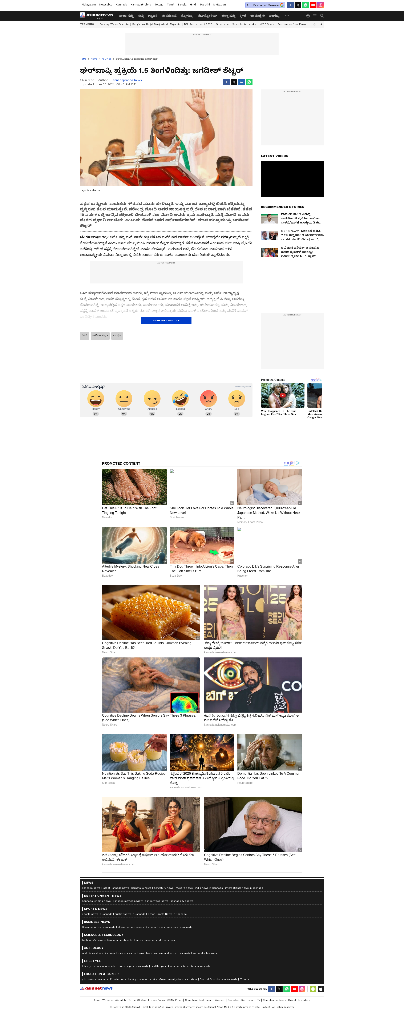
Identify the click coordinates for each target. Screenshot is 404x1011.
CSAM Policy (175, 1000)
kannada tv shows (181, 900)
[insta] (320, 5)
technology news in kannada (100, 940)
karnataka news (141, 887)
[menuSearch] (322, 15)
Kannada (121, 4)
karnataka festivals (205, 953)
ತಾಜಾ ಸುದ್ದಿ (126, 15)
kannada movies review (128, 900)
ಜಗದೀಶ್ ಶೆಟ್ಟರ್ (100, 335)
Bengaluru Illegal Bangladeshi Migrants (156, 24)
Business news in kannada (98, 927)
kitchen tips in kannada (195, 966)
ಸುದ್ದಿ (141, 15)
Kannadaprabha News (126, 80)
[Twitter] (298, 5)
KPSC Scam (267, 24)
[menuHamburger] (315, 16)
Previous (314, 24)
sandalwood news (156, 900)
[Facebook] (290, 5)
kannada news (91, 887)
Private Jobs (118, 979)
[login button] (309, 16)
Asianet (96, 988)
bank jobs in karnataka (142, 979)
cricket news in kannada (130, 914)
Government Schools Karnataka (236, 24)
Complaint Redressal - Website (205, 1000)
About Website (103, 1000)
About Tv (120, 1000)
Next (321, 24)
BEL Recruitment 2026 (198, 24)
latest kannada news (115, 887)
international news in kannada (244, 887)
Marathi (205, 4)
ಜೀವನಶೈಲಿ (257, 15)
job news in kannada (95, 979)
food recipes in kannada (132, 966)
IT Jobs (244, 979)
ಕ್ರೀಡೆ (243, 15)
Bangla (182, 4)
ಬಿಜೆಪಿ (84, 335)
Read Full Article (166, 320)
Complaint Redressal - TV (244, 1000)
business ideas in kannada (175, 927)
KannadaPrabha (140, 4)
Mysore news (184, 887)
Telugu (158, 4)
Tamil (170, 4)
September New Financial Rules (298, 24)
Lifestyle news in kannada (98, 966)
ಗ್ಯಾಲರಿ (152, 15)
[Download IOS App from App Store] (320, 989)
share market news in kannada (137, 927)
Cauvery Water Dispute (114, 24)
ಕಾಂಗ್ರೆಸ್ (117, 335)
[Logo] (98, 16)
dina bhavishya (127, 953)
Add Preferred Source (263, 5)
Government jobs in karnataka (178, 979)
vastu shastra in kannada (174, 953)
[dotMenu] (287, 15)
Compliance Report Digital (279, 1000)
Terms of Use (137, 1000)
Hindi (193, 4)
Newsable (105, 4)
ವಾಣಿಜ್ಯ (274, 15)
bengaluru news (164, 887)
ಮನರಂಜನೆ (169, 15)
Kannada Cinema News (96, 900)
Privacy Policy (156, 1000)
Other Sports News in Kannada (167, 914)
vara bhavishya (147, 953)
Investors (304, 1000)
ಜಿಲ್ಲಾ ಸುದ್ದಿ (228, 15)
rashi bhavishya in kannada (99, 953)
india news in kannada (209, 887)
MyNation (219, 4)
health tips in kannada (165, 966)
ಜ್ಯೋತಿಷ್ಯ (187, 15)
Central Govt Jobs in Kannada (218, 979)
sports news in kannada (97, 914)
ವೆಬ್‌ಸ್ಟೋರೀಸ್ (207, 15)
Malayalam (89, 4)
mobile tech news (131, 940)
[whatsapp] (305, 5)
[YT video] (313, 5)
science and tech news (160, 940)
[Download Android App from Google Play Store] (313, 989)
